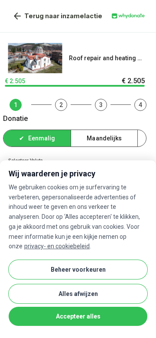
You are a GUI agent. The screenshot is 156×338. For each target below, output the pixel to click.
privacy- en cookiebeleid (57, 246)
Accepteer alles (78, 316)
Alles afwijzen (78, 293)
